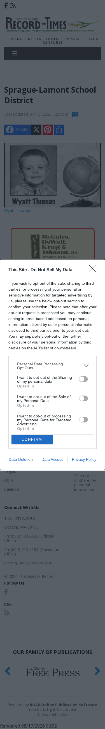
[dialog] (52, 364)
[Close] (94, 270)
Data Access (52, 459)
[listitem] (52, 366)
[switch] (83, 379)
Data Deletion (21, 459)
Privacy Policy (84, 459)
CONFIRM (32, 439)
